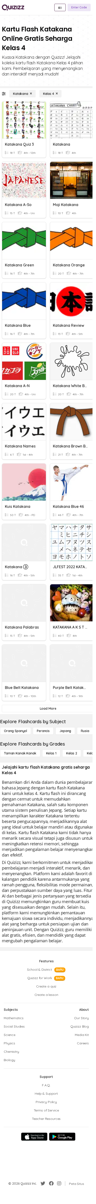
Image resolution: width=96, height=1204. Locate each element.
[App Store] (34, 1137)
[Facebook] (51, 1183)
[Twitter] (43, 1183)
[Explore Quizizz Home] (13, 7)
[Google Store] (62, 1137)
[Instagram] (59, 1183)
